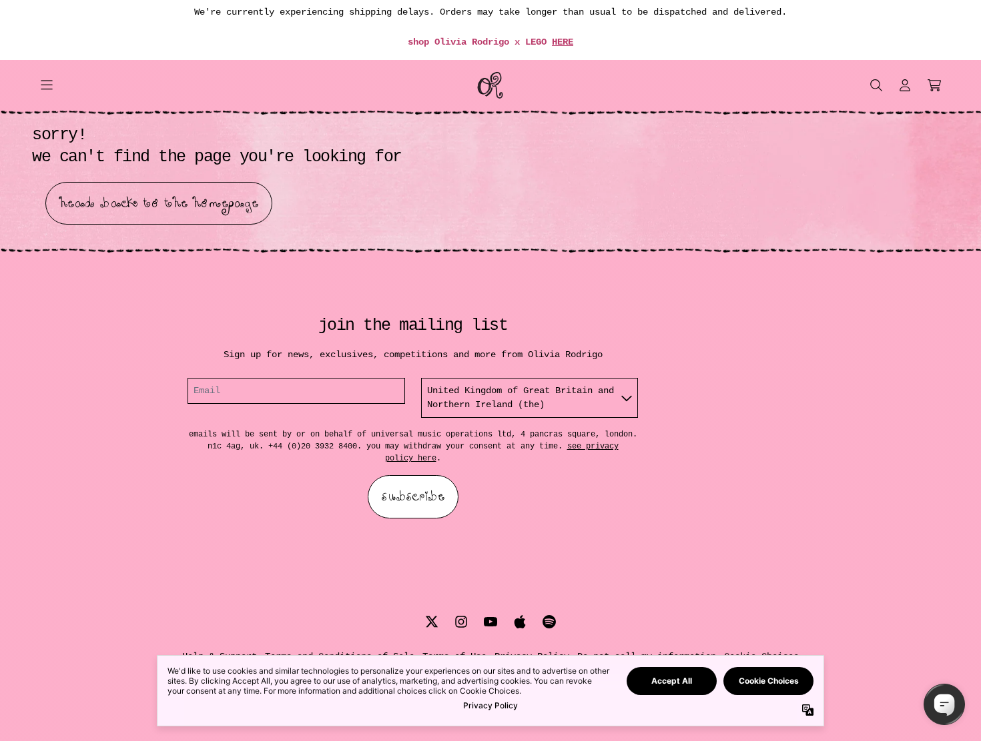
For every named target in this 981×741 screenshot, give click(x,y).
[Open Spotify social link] (549, 621)
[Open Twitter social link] (431, 621)
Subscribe (413, 496)
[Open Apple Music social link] (520, 621)
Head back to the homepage (158, 203)
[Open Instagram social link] (461, 621)
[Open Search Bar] (875, 85)
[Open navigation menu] (46, 85)
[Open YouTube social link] (490, 621)
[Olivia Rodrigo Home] (490, 85)
